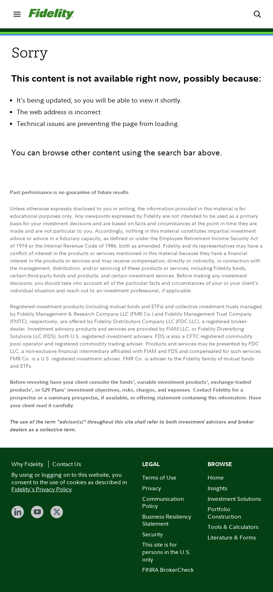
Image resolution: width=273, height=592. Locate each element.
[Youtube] (37, 512)
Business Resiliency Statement (166, 520)
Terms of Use (159, 477)
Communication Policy (163, 502)
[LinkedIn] (17, 512)
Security (152, 534)
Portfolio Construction (224, 512)
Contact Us (66, 464)
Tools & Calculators (233, 527)
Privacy (151, 488)
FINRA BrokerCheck (168, 570)
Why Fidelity (27, 464)
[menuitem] (17, 14)
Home (216, 477)
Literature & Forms (232, 537)
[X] (56, 512)
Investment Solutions (234, 499)
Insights (217, 488)
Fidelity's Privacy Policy (41, 489)
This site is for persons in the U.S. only (166, 552)
